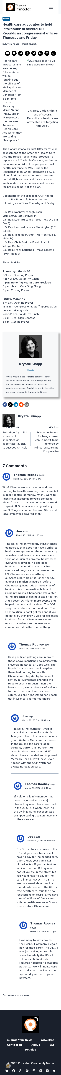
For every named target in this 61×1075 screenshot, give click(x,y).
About (35, 1044)
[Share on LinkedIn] (40, 53)
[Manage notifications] (8, 1065)
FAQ (51, 1044)
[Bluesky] (7, 1070)
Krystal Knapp (30, 364)
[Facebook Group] (27, 1070)
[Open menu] (51, 7)
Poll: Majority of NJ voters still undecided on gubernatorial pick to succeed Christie (15, 437)
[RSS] (47, 1070)
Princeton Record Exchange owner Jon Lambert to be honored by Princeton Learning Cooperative (46, 439)
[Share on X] (46, 53)
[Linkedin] (40, 1070)
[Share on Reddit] (20, 53)
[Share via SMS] (14, 53)
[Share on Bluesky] (33, 53)
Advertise (47, 1040)
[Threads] (20, 1070)
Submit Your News (19, 1040)
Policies (30, 1049)
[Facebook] (13, 1070)
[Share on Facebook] (27, 53)
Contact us (14, 1044)
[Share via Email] (7, 53)
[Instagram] (34, 1070)
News (6, 18)
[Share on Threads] (53, 53)
